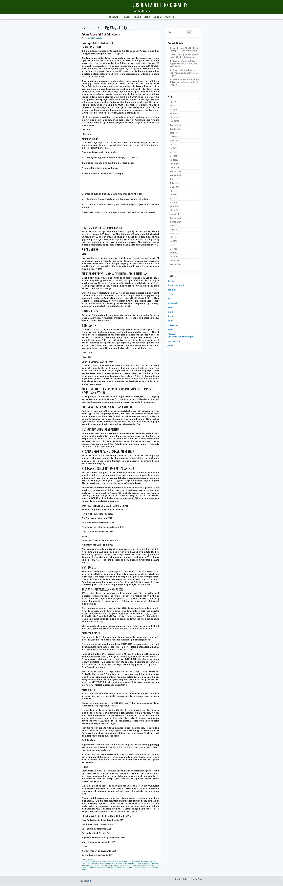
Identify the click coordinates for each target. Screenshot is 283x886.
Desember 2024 (175, 171)
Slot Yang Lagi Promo (131, 867)
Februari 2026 (174, 117)
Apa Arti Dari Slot (102, 861)
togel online (172, 289)
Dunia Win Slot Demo (130, 865)
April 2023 (173, 249)
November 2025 (175, 129)
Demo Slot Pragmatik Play (117, 865)
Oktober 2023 (174, 225)
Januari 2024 (174, 214)
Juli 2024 (173, 190)
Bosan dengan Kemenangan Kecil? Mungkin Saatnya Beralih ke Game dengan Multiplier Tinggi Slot (184, 82)
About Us (147, 16)
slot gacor (171, 281)
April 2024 (173, 202)
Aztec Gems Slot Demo (121, 861)
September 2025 (175, 136)
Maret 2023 (174, 252)
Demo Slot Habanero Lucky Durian (115, 863)
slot (169, 298)
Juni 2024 (173, 194)
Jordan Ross (99, 38)
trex (89, 880)
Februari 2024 (175, 210)
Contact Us (158, 16)
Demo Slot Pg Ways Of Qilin (93, 865)
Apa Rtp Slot (111, 861)
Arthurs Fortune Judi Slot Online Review (101, 34)
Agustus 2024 (175, 187)
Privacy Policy (169, 16)
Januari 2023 (174, 260)
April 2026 (173, 109)
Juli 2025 (173, 144)
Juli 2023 (173, 237)
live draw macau (173, 325)
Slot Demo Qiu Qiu (92, 867)
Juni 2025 (173, 148)
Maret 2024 (174, 206)
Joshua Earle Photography (160, 4)
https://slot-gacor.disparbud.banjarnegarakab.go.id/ (181, 335)
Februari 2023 (174, 256)
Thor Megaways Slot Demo (145, 867)
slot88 (170, 329)
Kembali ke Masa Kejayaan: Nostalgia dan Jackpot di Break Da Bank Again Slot (184, 55)
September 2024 (175, 183)
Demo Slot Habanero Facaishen (96, 863)
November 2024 (175, 175)
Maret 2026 (174, 113)
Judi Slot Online (114, 16)
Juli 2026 (173, 101)
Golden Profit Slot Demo (143, 865)
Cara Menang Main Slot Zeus (135, 861)
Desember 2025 (175, 125)
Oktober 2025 (174, 132)
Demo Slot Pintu (105, 865)
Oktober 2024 (174, 179)
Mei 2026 (173, 105)
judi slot (170, 320)
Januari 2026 (174, 121)
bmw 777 (170, 307)
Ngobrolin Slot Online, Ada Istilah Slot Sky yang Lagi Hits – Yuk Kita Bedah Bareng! (184, 49)
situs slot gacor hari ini (176, 285)
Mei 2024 (173, 198)
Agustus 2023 (174, 233)
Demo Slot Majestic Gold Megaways (133, 863)
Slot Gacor (137, 16)
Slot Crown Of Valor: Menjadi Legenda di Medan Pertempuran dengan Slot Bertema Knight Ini (184, 73)
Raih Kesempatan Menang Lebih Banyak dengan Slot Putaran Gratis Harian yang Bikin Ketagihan (183, 64)
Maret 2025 (174, 160)
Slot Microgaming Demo (104, 867)
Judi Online (126, 16)
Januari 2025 (174, 167)
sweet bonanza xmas (174, 341)
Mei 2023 (173, 245)
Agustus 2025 (174, 140)
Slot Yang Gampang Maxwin (118, 867)
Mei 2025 (173, 152)
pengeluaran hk (173, 303)
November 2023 (175, 221)
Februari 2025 (174, 163)
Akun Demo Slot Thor (91, 861)
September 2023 (175, 229)
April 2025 (173, 156)
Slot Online (90, 859)
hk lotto (170, 294)
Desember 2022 (175, 264)
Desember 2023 (175, 218)
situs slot (171, 312)
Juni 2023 (173, 241)
